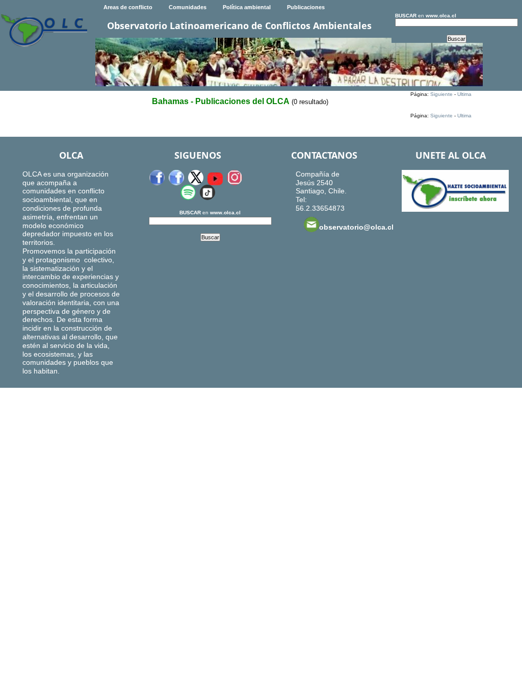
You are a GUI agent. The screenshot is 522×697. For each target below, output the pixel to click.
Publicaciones (306, 7)
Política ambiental (247, 7)
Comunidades (187, 7)
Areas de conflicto (127, 7)
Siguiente (441, 94)
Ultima (464, 94)
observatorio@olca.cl (356, 227)
